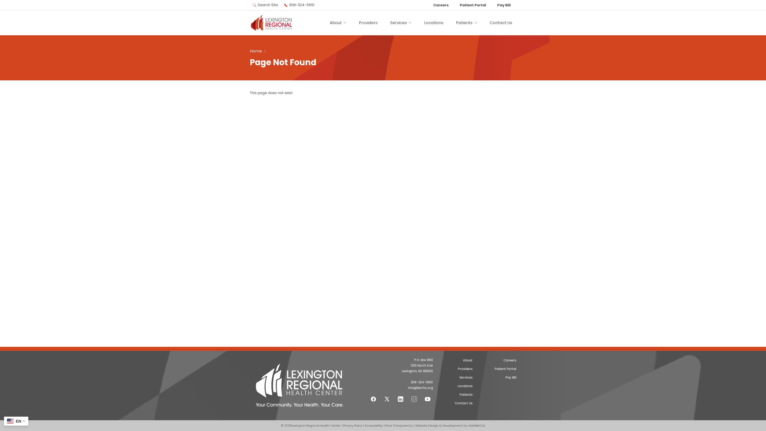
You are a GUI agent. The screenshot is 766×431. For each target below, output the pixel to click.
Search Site (268, 4)
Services (398, 23)
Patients (464, 23)
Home (256, 51)
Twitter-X (387, 399)
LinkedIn (400, 396)
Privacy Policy (352, 425)
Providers (368, 23)
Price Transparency (399, 425)
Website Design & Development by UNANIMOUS (450, 425)
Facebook (373, 396)
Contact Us (501, 23)
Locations (433, 23)
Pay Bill (504, 5)
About (336, 23)
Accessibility (374, 425)
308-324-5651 (301, 4)
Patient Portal (473, 5)
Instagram (414, 396)
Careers (441, 5)
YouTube (427, 396)
